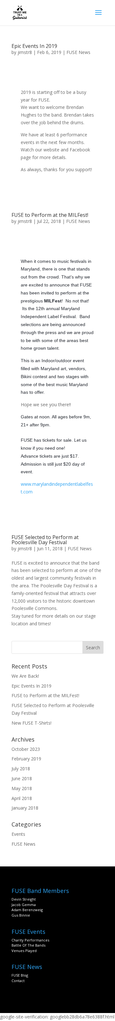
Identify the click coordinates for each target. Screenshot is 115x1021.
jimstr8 (25, 52)
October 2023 (26, 749)
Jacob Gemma (24, 904)
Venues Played (24, 950)
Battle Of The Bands (28, 945)
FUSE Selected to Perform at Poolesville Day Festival (45, 540)
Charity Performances (30, 940)
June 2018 (22, 778)
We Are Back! (25, 676)
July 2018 (21, 769)
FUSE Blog (20, 975)
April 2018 (22, 798)
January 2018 (25, 808)
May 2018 (22, 788)
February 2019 (26, 759)
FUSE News (78, 52)
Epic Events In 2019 (34, 46)
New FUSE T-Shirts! (31, 723)
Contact (18, 980)
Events (18, 834)
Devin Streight (24, 899)
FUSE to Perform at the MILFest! (50, 214)
